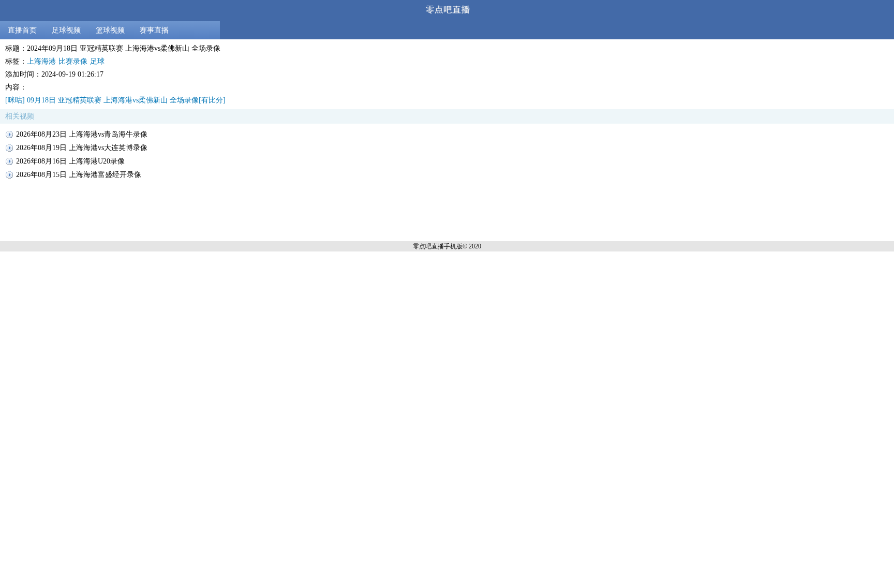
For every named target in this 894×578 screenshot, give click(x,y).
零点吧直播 (428, 246)
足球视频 (66, 30)
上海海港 (41, 61)
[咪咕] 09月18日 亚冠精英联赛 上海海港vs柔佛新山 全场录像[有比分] (115, 100)
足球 (97, 61)
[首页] (447, 10)
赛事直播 (154, 30)
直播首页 (22, 30)
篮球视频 (110, 30)
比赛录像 (72, 61)
